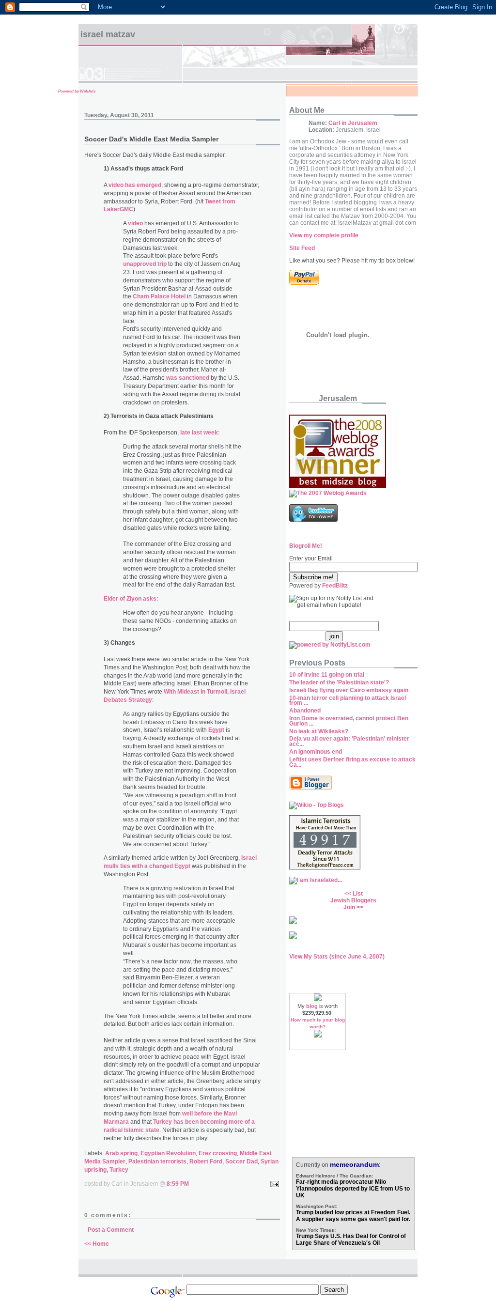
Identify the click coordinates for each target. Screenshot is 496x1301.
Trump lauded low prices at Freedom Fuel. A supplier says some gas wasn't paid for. (353, 1216)
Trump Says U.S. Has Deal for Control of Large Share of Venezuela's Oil (351, 1239)
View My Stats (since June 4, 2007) (337, 956)
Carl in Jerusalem (352, 123)
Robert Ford (205, 1161)
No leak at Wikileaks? (318, 731)
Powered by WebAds (76, 91)
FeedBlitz (335, 585)
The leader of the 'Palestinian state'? (339, 682)
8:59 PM (178, 1183)
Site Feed (302, 248)
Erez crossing (218, 1153)
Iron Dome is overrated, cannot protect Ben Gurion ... (348, 721)
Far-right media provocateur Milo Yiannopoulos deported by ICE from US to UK (353, 1188)
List (358, 893)
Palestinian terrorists (157, 1161)
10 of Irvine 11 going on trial (326, 674)
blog (312, 1006)
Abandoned (305, 710)
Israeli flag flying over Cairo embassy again (348, 690)
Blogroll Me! (305, 545)
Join (349, 907)
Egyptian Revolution (168, 1153)
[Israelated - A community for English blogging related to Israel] (315, 880)
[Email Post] (273, 1183)
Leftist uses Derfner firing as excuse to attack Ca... (352, 762)
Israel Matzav (107, 34)
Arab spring (121, 1153)
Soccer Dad (241, 1161)
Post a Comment (111, 1229)
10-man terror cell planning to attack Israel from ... (347, 701)
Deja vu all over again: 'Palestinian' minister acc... (349, 741)
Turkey (118, 1169)
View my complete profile (323, 235)
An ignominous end (315, 751)
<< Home (96, 1243)
